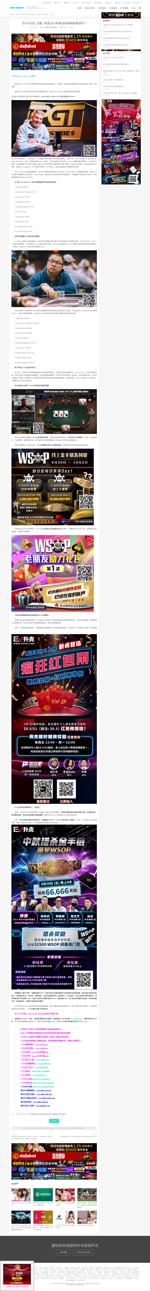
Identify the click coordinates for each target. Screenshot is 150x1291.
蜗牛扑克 (57, 3)
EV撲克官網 (44, 1274)
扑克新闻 (113, 8)
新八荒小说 (35, 1272)
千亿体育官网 (67, 1274)
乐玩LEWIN (107, 1274)
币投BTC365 (92, 1274)
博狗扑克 (67, 3)
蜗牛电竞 (54, 1278)
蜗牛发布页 (128, 1268)
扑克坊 (136, 1276)
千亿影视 (122, 1272)
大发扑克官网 (49, 1276)
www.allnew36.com (44, 1090)
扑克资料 (102, 8)
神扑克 (97, 1270)
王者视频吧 (98, 1268)
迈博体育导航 (81, 1272)
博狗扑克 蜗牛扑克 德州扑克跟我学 (16, 8)
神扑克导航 (98, 3)
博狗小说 (68, 1270)
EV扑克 (40, 1270)
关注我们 (136, 3)
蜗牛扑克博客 (44, 1268)
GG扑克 (76, 3)
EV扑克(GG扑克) (83, 1252)
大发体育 (63, 1252)
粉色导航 (84, 1268)
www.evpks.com (42, 1044)
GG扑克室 (104, 1270)
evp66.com (54, 1021)
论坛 (134, 8)
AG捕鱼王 (136, 1268)
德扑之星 (120, 1276)
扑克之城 (127, 3)
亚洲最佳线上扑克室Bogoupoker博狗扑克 (88, 1283)
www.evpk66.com (42, 1060)
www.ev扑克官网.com (40, 1052)
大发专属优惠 (129, 1278)
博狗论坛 (35, 1268)
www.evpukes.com (39, 1075)
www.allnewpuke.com (46, 1098)
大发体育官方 (69, 1276)
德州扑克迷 (90, 1270)
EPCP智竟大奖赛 (45, 1278)
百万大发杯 (81, 1280)
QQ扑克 (136, 1278)
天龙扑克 (108, 3)
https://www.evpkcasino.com (43, 1083)
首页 (80, 8)
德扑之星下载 (129, 1276)
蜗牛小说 (61, 1270)
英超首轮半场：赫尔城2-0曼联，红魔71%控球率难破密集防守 (87, 1205)
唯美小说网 (36, 1274)
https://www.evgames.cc (41, 1079)
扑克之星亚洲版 (132, 1270)
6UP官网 (52, 1272)
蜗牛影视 (54, 1270)
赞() (55, 1121)
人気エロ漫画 (98, 1272)
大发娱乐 (110, 1278)
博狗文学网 (122, 1270)
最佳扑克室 (90, 8)
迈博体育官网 (71, 1272)
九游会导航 (107, 1272)
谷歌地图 (80, 1285)
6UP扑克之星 (86, 3)
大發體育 (61, 1278)
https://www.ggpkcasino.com (43, 1087)
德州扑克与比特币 (43, 14)
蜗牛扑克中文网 (75, 1268)
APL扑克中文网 (70, 1278)
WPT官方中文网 (92, 1278)
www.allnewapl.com (40, 1102)
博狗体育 (46, 1270)
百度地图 (75, 1285)
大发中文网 (102, 1278)
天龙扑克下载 (104, 1276)
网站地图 (69, 1285)
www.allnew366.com (44, 1094)
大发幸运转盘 (119, 1278)
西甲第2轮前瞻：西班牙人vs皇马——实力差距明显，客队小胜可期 (43, 1227)
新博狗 (91, 1268)
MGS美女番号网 (118, 1268)
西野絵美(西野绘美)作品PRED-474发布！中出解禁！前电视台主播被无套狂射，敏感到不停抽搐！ (31, 1138)
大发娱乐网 (39, 1276)
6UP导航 (82, 1270)
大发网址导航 (46, 3)
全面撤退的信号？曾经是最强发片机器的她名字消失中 (78, 1136)
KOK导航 (89, 1272)
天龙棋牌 (66, 1268)
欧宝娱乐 (114, 1272)
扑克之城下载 (95, 1276)
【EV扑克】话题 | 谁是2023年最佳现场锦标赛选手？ (54, 23)
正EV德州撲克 (59, 1276)
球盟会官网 (75, 1274)
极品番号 (75, 1270)
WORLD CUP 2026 (55, 1274)
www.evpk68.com (41, 1067)
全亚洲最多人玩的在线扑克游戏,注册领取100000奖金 (48, 1114)
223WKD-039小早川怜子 (85, 1225)
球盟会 (100, 1274)
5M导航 (129, 1272)
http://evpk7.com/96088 (37, 1014)
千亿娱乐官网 (125, 1274)
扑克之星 (117, 3)
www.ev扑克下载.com (40, 1056)
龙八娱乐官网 (135, 1274)
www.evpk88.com (44, 1064)
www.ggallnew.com (43, 1106)
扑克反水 (59, 1268)
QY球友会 (84, 1274)
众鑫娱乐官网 (44, 1272)
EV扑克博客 (115, 1274)
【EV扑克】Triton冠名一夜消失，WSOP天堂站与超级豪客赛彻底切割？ (21, 1227)
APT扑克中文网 (81, 1278)
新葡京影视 (136, 1272)
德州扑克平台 (107, 1268)
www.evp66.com (25, 76)
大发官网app (78, 1276)
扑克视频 (124, 8)
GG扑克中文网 (113, 1270)
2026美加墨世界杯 (71, 1280)
